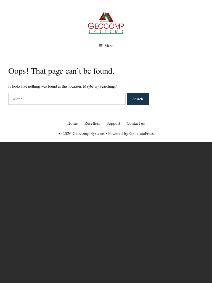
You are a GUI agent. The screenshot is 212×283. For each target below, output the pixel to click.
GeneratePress (141, 133)
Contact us (136, 123)
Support (113, 123)
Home (72, 123)
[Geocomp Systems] (106, 22)
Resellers (92, 123)
